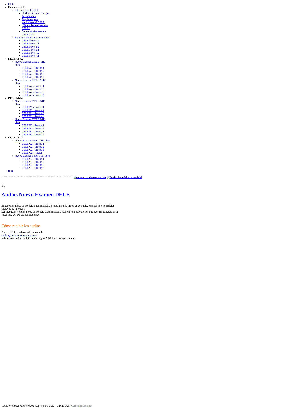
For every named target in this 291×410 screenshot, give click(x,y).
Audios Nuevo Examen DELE (35, 194)
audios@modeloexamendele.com (19, 235)
